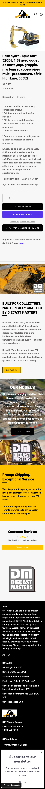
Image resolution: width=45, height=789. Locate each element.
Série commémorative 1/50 (16, 676)
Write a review (22, 547)
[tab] (9, 97)
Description (8, 96)
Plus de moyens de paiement (22, 221)
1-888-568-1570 (10, 729)
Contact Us (11, 370)
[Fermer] (41, 752)
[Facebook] (20, 781)
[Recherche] (35, 14)
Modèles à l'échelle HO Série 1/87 (18, 681)
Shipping (20, 96)
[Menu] (3, 14)
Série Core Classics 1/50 (14, 671)
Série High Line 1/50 (12, 667)
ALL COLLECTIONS (22, 432)
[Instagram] (25, 781)
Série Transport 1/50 (12, 701)
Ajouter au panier (23, 207)
